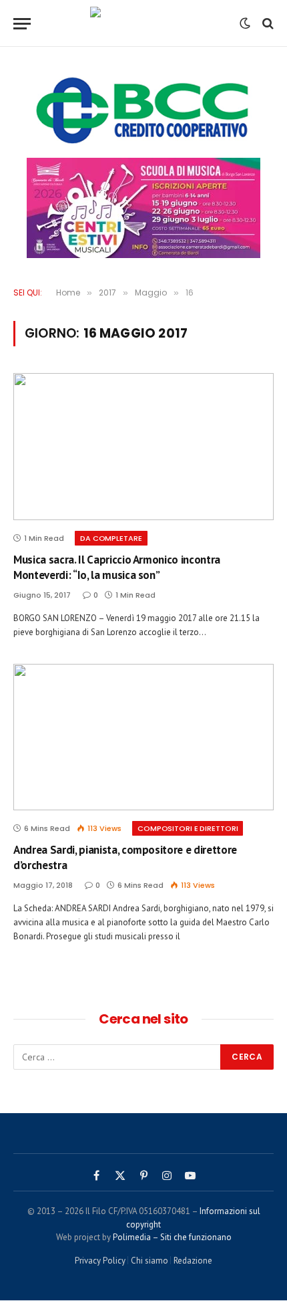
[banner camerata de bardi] (143, 208)
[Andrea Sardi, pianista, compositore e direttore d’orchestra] (143, 737)
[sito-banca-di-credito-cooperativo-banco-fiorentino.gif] (143, 110)
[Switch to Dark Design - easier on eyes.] (245, 23)
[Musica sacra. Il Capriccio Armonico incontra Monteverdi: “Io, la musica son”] (143, 446)
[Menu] (22, 24)
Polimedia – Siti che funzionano (172, 1237)
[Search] (267, 24)
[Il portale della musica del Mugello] (143, 23)
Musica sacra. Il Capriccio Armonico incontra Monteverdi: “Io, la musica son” (116, 567)
